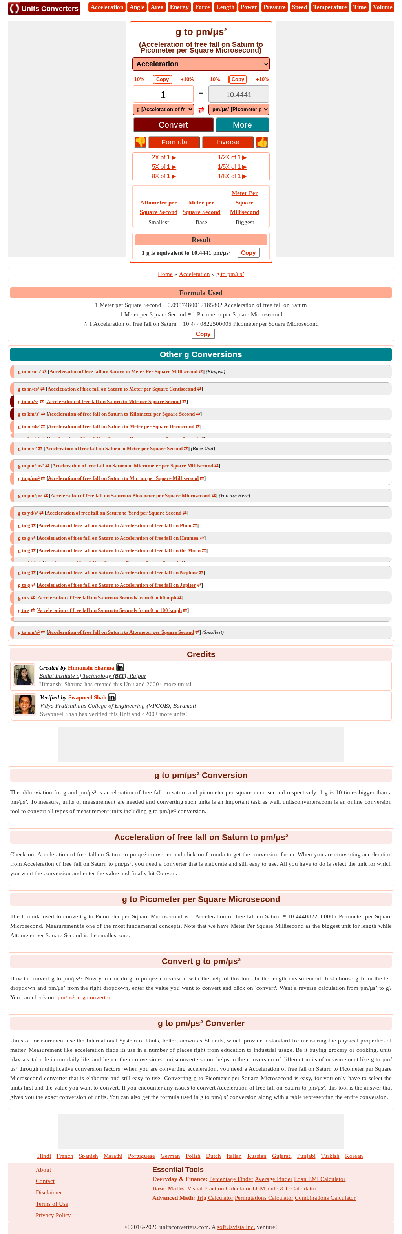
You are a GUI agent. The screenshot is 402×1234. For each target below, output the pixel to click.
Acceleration (107, 7)
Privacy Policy (53, 1215)
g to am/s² (29, 632)
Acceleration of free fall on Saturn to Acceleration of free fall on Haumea (118, 538)
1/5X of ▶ (232, 166)
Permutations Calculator (264, 1198)
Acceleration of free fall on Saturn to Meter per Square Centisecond (122, 389)
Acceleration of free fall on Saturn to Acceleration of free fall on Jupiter (117, 585)
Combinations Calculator (325, 1198)
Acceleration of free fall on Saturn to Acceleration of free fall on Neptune (118, 572)
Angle (137, 7)
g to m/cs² (28, 389)
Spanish (88, 1156)
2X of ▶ (164, 157)
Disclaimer (49, 1192)
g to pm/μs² (30, 495)
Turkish (330, 1156)
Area (157, 7)
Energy (179, 7)
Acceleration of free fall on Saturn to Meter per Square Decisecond (121, 426)
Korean (354, 1156)
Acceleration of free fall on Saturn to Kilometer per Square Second (121, 414)
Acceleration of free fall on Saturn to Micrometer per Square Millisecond (132, 466)
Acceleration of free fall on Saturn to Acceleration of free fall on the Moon (119, 550)
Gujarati (282, 1156)
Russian (257, 1156)
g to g (24, 525)
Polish (193, 1156)
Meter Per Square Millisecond (244, 202)
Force (202, 7)
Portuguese (141, 1156)
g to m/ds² (29, 426)
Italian (234, 1156)
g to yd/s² (28, 513)
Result (201, 240)
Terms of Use (52, 1204)
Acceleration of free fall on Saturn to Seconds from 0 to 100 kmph (110, 610)
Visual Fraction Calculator (219, 1188)
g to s (23, 598)
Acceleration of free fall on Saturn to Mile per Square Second (114, 401)
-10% (138, 79)
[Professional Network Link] (120, 667)
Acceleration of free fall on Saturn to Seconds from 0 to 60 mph (107, 598)
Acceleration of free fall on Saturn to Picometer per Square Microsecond (130, 495)
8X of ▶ (164, 176)
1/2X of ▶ (232, 157)
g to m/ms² (29, 371)
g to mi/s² (28, 401)
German (170, 1156)
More (242, 124)
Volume (383, 7)
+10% (187, 79)
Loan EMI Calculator (319, 1179)
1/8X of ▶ (232, 176)
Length (225, 7)
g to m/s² (27, 448)
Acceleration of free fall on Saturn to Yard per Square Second (113, 513)
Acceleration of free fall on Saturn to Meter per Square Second (114, 448)
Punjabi (306, 1156)
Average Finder (273, 1179)
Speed (299, 7)
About (43, 1169)
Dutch (213, 1156)
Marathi (113, 1156)
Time (360, 7)
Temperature (330, 7)
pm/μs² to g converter (84, 997)
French (65, 1156)
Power (249, 7)
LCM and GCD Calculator (284, 1188)
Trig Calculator (215, 1198)
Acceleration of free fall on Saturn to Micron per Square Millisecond (123, 478)
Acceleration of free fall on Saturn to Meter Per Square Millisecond (123, 371)
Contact (45, 1181)
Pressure (274, 7)
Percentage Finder (231, 1179)
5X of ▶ (164, 166)
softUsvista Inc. (236, 1227)
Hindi (44, 1156)
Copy (162, 79)
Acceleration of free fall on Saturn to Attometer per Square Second (121, 632)
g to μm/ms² (31, 466)
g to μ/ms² (29, 478)
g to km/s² (29, 414)
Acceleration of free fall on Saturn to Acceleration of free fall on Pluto (115, 525)
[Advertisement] (67, 139)
